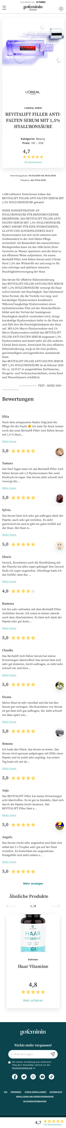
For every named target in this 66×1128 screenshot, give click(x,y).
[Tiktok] (51, 1077)
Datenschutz (56, 1092)
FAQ (5, 1092)
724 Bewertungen (33, 162)
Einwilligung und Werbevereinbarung (35, 1096)
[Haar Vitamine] (33, 961)
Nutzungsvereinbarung (34, 1101)
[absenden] (53, 1054)
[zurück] (11, 906)
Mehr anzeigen (33, 883)
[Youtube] (42, 1077)
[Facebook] (15, 1077)
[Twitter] (24, 1077)
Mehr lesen (9, 441)
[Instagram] (33, 1077)
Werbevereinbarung (22, 1068)
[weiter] (55, 906)
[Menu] (4, 7)
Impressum (16, 1092)
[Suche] (61, 9)
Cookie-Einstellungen (35, 1092)
